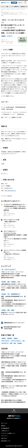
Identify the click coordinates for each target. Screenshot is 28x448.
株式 (15, 343)
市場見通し (9, 338)
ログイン (20, 2)
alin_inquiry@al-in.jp (10, 190)
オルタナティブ (5, 343)
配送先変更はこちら (5, 441)
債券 (11, 343)
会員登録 (14, 2)
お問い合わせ (4, 438)
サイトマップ (4, 435)
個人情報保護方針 (5, 428)
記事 (7, 6)
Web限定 (20, 343)
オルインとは (4, 423)
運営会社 (3, 425)
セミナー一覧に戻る (7, 196)
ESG (23, 340)
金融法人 (16, 338)
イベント (8, 9)
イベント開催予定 (14, 6)
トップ (2, 6)
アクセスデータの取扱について (8, 433)
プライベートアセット (16, 340)
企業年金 (4, 338)
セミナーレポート (5, 340)
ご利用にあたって (5, 430)
